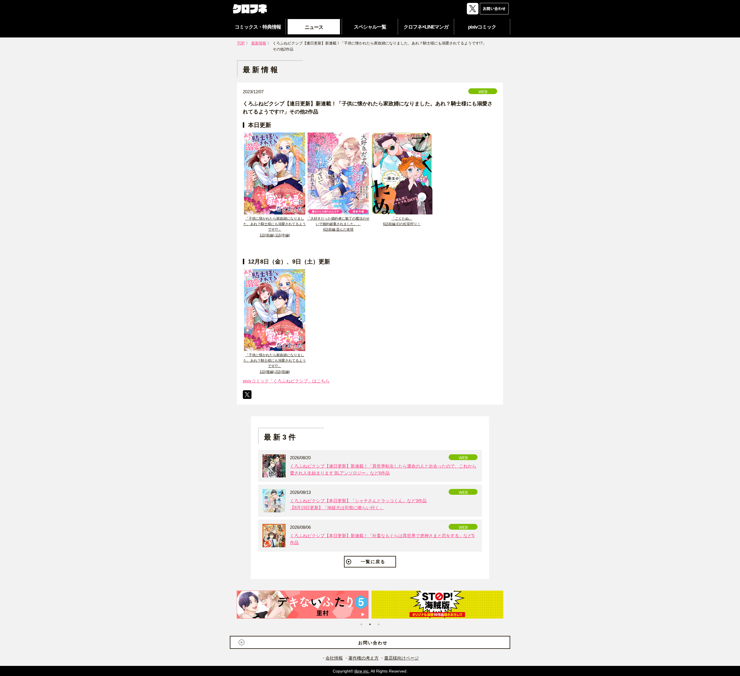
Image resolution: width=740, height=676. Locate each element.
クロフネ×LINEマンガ (426, 27)
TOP (241, 43)
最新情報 (258, 43)
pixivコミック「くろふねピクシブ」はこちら (286, 380)
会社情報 (334, 658)
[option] (303, 605)
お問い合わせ (373, 642)
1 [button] (361, 624)
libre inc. (362, 671)
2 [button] (370, 624)
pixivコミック (482, 27)
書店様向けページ (401, 658)
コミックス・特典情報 (258, 27)
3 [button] (379, 624)
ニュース (314, 27)
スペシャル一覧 (370, 27)
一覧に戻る (373, 561)
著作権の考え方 (363, 658)
